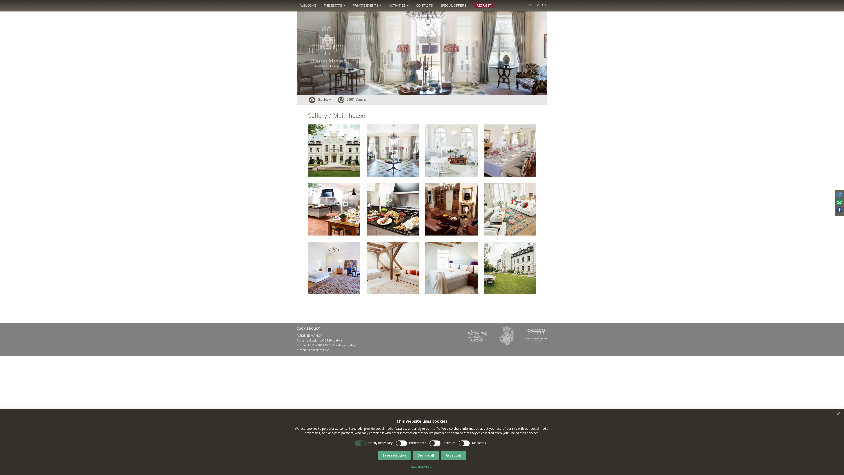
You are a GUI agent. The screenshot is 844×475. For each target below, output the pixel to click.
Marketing (479, 443)
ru (544, 5)
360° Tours (356, 99)
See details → (422, 467)
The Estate (333, 5)
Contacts (424, 5)
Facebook (839, 210)
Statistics (449, 443)
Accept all (454, 455)
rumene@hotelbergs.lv (313, 350)
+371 (311, 345)
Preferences (417, 443)
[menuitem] (308, 5)
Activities (397, 5)
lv (537, 5)
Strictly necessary (380, 443)
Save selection (394, 455)
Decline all (426, 455)
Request (484, 5)
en (531, 5)
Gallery (324, 99)
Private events (366, 5)
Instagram (839, 195)
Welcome (308, 5)
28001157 (323, 345)
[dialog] (422, 442)
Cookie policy (308, 328)
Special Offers (453, 5)
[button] (838, 413)
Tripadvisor (839, 202)
